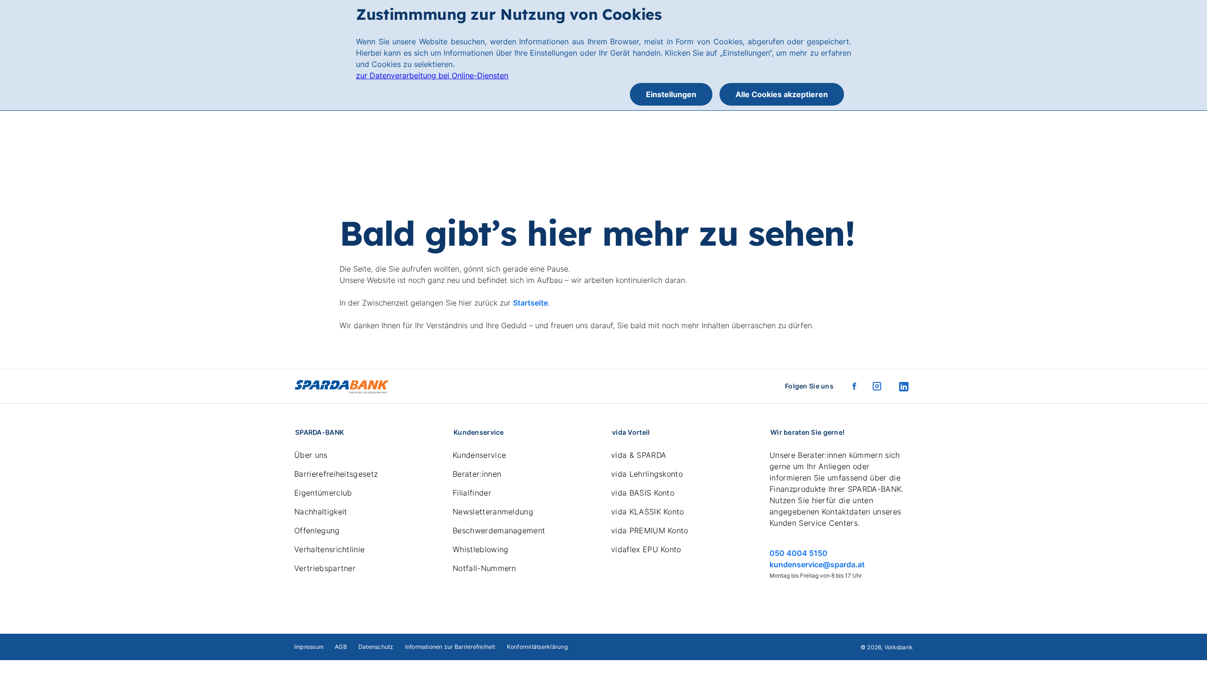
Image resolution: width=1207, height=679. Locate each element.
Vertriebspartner (324, 568)
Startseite (530, 302)
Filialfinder (472, 492)
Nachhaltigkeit (320, 511)
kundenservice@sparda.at (817, 564)
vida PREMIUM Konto (649, 530)
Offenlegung (317, 530)
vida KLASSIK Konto (647, 511)
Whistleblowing (480, 549)
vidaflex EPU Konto (646, 549)
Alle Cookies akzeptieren (782, 94)
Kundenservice (479, 455)
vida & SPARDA (638, 455)
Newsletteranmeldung (493, 511)
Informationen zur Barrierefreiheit (450, 646)
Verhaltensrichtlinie (329, 549)
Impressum (308, 646)
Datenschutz (376, 646)
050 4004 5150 (798, 553)
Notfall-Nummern (484, 568)
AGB (341, 646)
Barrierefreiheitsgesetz (336, 474)
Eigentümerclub (323, 492)
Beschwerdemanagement (499, 530)
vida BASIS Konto (642, 492)
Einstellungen (671, 94)
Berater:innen (477, 474)
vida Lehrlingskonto (647, 474)
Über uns (311, 455)
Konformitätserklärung (537, 646)
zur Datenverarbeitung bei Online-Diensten (432, 75)
